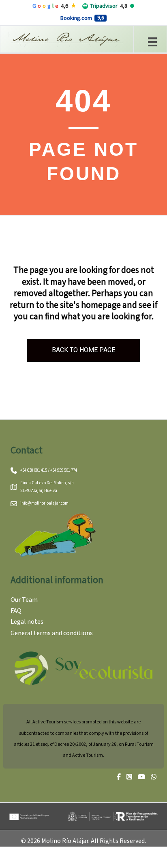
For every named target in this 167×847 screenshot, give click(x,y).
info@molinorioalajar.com (44, 503)
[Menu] (152, 41)
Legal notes (27, 621)
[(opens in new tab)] (83, 668)
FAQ (16, 610)
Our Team (24, 599)
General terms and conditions (52, 633)
